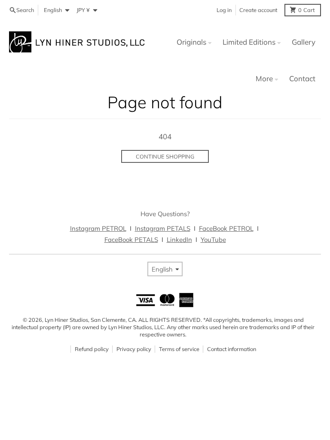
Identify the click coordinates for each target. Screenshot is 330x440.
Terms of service (179, 348)
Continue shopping (165, 156)
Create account (258, 9)
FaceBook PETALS (131, 239)
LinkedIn (179, 239)
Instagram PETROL (98, 228)
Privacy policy (133, 348)
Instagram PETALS (162, 228)
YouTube (213, 239)
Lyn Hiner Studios (66, 319)
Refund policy (92, 348)
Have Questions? (165, 214)
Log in (224, 9)
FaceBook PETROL (226, 228)
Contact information (231, 348)
